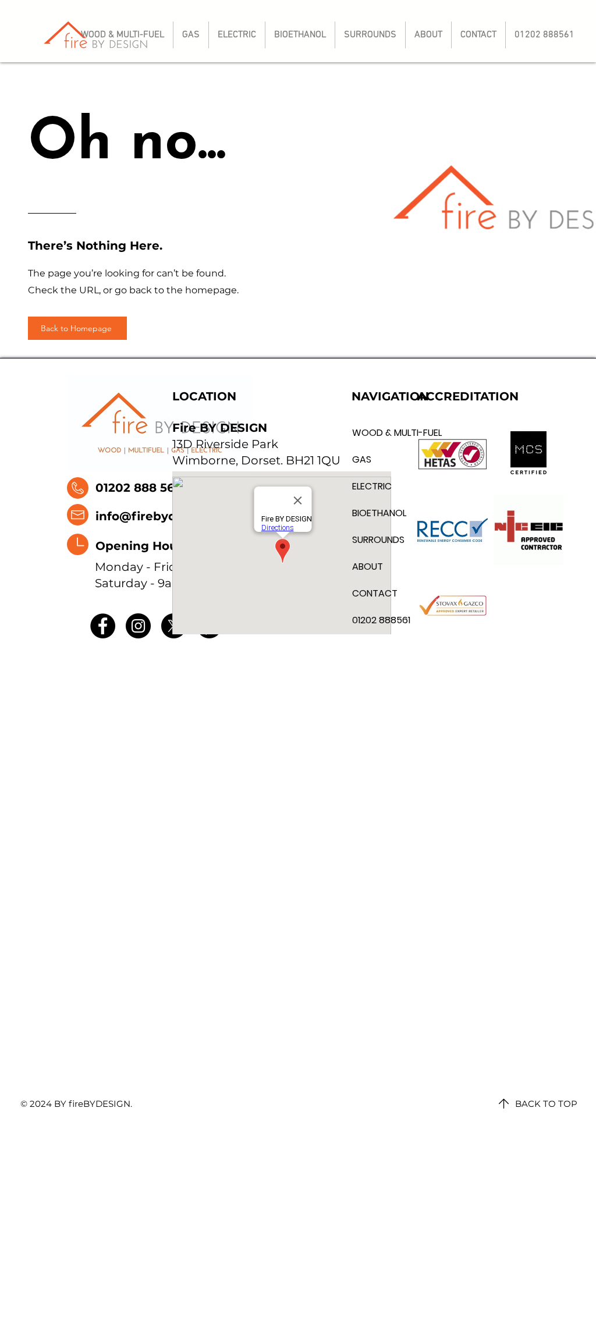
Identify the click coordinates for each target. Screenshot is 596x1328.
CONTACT (375, 593)
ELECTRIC (372, 486)
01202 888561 (379, 620)
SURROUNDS (378, 539)
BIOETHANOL (379, 513)
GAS (361, 459)
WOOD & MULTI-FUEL (379, 432)
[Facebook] (102, 625)
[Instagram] (138, 625)
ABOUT (367, 566)
